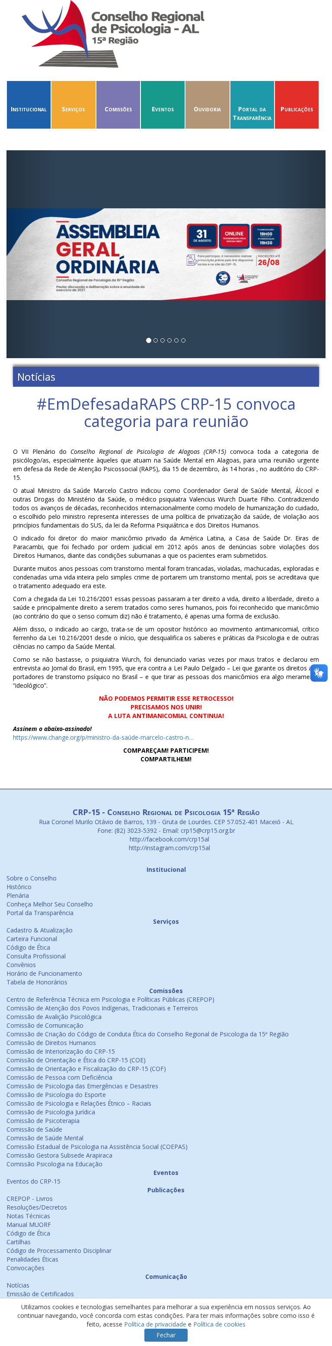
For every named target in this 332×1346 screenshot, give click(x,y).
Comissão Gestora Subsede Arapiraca (59, 1155)
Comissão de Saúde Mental (44, 1138)
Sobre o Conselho (31, 878)
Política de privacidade (155, 1324)
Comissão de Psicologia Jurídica (50, 1112)
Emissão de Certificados (40, 1294)
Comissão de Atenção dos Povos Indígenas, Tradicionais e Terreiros (102, 1008)
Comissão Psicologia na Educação (54, 1164)
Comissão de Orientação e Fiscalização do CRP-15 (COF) (86, 1069)
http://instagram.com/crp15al (168, 848)
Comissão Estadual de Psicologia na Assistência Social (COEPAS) (97, 1146)
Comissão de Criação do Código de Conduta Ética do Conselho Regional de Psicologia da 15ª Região (147, 1034)
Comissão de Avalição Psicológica (54, 1017)
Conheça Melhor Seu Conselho (49, 904)
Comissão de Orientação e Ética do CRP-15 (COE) (76, 1060)
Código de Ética (28, 947)
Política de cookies (219, 1324)
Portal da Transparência (252, 113)
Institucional (29, 109)
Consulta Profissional (36, 956)
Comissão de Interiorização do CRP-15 (60, 1051)
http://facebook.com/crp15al (168, 839)
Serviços (73, 109)
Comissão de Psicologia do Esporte (56, 1094)
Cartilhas (18, 1242)
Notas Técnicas (28, 1216)
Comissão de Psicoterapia (43, 1120)
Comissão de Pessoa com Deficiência (59, 1077)
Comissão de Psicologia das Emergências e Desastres (82, 1086)
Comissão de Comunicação (44, 1025)
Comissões (118, 109)
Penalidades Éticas (32, 1259)
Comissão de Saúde (34, 1129)
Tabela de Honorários (36, 982)
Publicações (297, 109)
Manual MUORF (28, 1224)
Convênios (21, 965)
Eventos (163, 109)
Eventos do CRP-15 (33, 1181)
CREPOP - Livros (29, 1198)
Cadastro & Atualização (39, 930)
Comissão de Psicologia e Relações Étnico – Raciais (78, 1103)
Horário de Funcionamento (44, 973)
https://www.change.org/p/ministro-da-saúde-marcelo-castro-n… (103, 737)
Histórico (19, 887)
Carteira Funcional (31, 939)
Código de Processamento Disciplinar (59, 1250)
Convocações (25, 1268)
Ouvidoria (207, 109)
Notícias (17, 1285)
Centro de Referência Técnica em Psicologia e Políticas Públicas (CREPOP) (110, 999)
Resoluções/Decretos (36, 1207)
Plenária (17, 895)
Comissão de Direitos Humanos (51, 1043)
